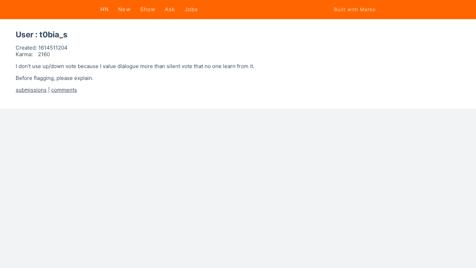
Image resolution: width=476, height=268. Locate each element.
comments (64, 90)
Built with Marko (355, 9)
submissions (31, 90)
